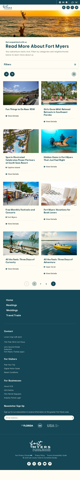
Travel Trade (13, 315)
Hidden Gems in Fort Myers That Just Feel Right (58, 159)
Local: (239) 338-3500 (13, 337)
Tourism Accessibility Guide (57, 455)
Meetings (11, 305)
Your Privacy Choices (22, 455)
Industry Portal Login (12, 398)
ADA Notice (9, 390)
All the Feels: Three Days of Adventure (58, 261)
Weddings (12, 310)
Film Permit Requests (12, 394)
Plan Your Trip (9, 365)
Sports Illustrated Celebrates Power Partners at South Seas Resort (20, 160)
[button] (40, 64)
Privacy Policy (40, 455)
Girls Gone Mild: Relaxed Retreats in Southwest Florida (57, 112)
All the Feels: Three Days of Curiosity (20, 261)
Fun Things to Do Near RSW (20, 109)
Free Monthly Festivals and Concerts (20, 211)
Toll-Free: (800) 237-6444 (14, 342)
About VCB (8, 386)
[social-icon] (64, 7)
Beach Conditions (11, 372)
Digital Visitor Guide (12, 369)
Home (9, 300)
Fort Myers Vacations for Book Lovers (57, 211)
